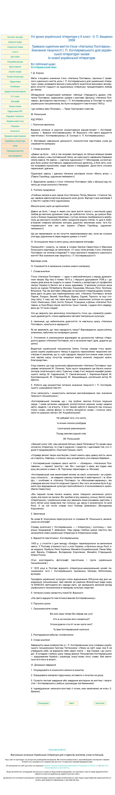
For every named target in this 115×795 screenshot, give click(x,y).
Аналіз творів (15, 72)
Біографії (15, 101)
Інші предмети (15, 156)
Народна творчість (15, 116)
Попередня (43, 703)
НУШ (15, 146)
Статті (15, 52)
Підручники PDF (15, 111)
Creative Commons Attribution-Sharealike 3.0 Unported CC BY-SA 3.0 (71, 766)
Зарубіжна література (15, 141)
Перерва (15, 126)
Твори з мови (15, 106)
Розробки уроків (15, 62)
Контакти (15, 131)
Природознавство (15, 151)
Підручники (15, 81)
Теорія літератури (15, 76)
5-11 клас (15, 96)
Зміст (71, 703)
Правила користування (15, 136)
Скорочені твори (15, 47)
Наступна (99, 703)
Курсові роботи (57, 749)
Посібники (15, 86)
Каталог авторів (15, 37)
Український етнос (15, 121)
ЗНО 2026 (15, 57)
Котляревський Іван (43, 67)
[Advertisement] (57, 16)
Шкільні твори (15, 42)
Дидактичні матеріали (15, 91)
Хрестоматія (15, 67)
